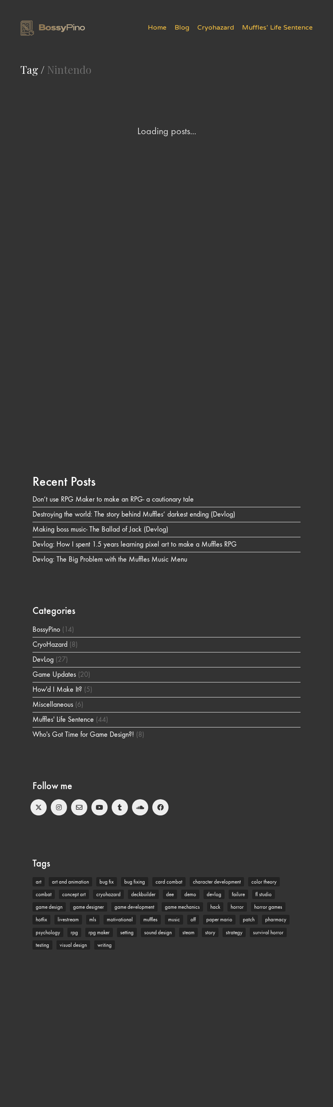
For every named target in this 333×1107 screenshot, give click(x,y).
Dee (170, 894)
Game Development (134, 907)
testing (42, 945)
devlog (214, 894)
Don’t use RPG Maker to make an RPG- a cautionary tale (113, 499)
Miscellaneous (52, 704)
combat (44, 894)
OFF (193, 919)
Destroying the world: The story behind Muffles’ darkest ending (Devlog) (133, 514)
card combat (169, 882)
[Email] (79, 807)
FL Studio (263, 894)
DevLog (43, 659)
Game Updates (54, 674)
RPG (74, 932)
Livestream (68, 919)
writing (104, 945)
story (210, 932)
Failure (238, 894)
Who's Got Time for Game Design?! (83, 734)
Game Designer (88, 907)
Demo (190, 894)
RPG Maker (99, 932)
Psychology (48, 932)
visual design (73, 945)
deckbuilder (143, 894)
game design (49, 907)
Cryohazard (108, 894)
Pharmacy (275, 919)
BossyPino (46, 629)
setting (127, 932)
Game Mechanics (182, 907)
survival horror (268, 932)
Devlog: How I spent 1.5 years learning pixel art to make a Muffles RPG (134, 544)
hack (215, 907)
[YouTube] (99, 807)
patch (249, 919)
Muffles (150, 919)
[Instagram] (59, 807)
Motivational (120, 919)
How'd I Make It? (57, 689)
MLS (92, 919)
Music (174, 919)
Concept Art (74, 894)
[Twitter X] (38, 807)
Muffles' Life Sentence (63, 719)
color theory (264, 882)
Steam (188, 932)
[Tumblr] (120, 807)
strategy (234, 932)
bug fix (106, 882)
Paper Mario (219, 919)
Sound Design (158, 932)
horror (237, 907)
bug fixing (134, 882)
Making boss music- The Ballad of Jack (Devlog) (100, 529)
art (38, 882)
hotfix (41, 919)
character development (217, 882)
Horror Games (268, 907)
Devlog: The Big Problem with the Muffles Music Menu (109, 559)
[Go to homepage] (52, 28)
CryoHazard (49, 644)
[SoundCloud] (140, 807)
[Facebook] (160, 807)
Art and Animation (70, 882)
